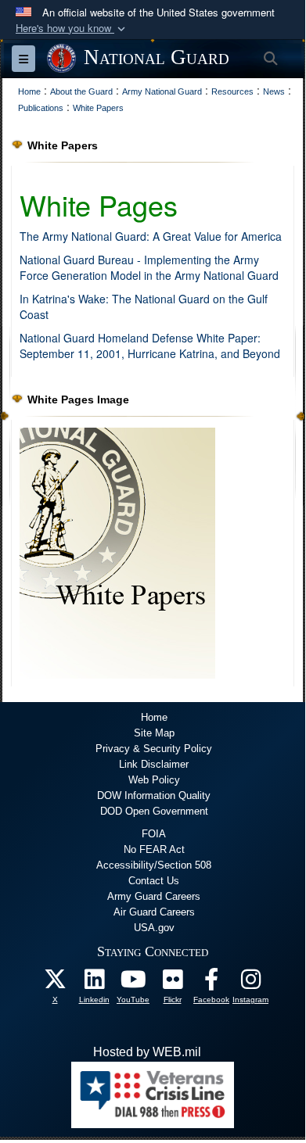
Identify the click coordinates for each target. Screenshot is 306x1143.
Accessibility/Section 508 (153, 865)
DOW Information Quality (154, 795)
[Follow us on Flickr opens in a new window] (172, 983)
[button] (72, 28)
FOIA (154, 834)
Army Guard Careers (153, 896)
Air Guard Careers (154, 912)
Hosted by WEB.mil (147, 1052)
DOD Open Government (154, 811)
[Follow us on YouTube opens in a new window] (133, 983)
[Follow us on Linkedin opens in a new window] (93, 983)
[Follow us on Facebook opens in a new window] (211, 983)
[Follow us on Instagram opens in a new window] (250, 983)
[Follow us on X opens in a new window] (54, 983)
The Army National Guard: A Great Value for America (151, 236)
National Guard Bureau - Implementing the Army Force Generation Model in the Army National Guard (149, 267)
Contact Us (153, 881)
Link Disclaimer (154, 764)
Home (154, 717)
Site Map (154, 733)
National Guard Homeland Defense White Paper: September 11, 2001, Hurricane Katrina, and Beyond (150, 345)
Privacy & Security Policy (153, 748)
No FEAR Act (154, 849)
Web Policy (154, 780)
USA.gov (154, 927)
